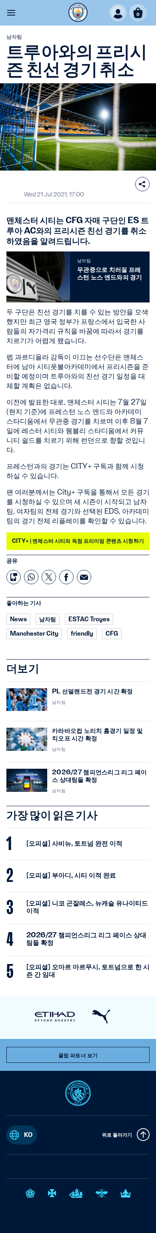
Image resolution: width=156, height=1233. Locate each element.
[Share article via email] (84, 577)
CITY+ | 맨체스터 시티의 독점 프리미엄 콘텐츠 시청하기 (78, 541)
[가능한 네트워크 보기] (142, 184)
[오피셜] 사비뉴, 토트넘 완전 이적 (74, 843)
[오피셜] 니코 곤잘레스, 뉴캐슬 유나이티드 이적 (87, 906)
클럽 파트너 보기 (78, 1055)
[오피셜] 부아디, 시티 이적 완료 (71, 875)
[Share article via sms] (13, 577)
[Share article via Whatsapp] (31, 577)
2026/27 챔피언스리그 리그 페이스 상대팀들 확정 (86, 938)
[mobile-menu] (11, 13)
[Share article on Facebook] (66, 577)
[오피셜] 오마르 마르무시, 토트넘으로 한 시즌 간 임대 (88, 970)
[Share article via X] (49, 577)
